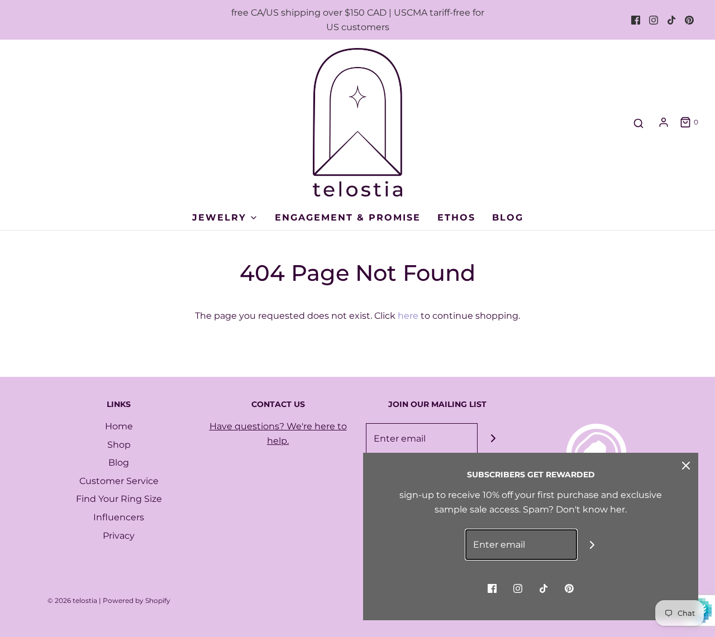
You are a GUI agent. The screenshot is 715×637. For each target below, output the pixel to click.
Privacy (119, 535)
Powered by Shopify (136, 600)
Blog (507, 217)
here (408, 315)
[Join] (493, 438)
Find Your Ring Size (119, 499)
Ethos (456, 217)
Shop (119, 444)
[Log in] (663, 122)
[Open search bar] (638, 123)
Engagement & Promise (348, 217)
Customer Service (119, 481)
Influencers (118, 517)
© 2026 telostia (72, 600)
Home (119, 426)
